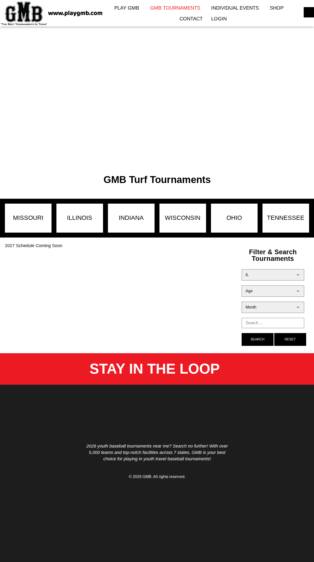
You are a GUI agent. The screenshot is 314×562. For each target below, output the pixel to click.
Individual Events (235, 8)
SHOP (277, 8)
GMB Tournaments (175, 8)
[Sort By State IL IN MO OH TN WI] (273, 275)
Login (219, 18)
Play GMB (126, 8)
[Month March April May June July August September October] (273, 307)
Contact (191, 18)
